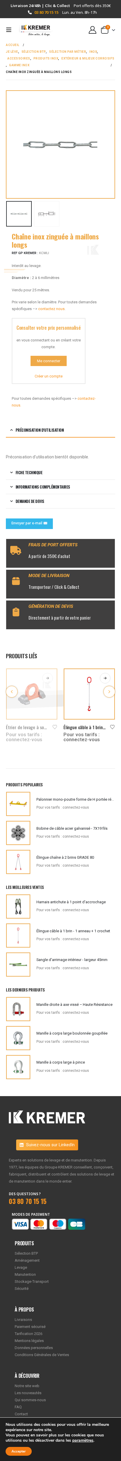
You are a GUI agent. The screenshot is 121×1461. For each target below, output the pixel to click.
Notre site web (27, 1386)
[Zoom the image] (47, 1114)
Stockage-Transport (32, 1281)
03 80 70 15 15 (46, 12)
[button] (10, 30)
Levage (21, 1267)
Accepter (18, 1451)
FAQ (18, 1407)
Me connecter (48, 361)
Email (29, 523)
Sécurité (21, 1288)
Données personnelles (34, 1348)
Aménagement (27, 1260)
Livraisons (23, 1319)
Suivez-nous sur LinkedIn (50, 1144)
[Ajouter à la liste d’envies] (55, 726)
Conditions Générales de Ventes (42, 1355)
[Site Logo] (33, 30)
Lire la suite (47, 678)
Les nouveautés (28, 1393)
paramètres (82, 1440)
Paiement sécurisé (30, 1326)
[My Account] (92, 30)
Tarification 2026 (28, 1333)
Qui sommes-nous (30, 1400)
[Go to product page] (31, 694)
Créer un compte (49, 376)
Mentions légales (29, 1340)
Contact (21, 1414)
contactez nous (51, 309)
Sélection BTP (26, 1253)
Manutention (25, 1274)
